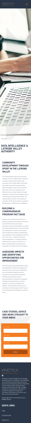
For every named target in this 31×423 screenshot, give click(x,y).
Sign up (16, 352)
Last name (7, 335)
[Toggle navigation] (27, 4)
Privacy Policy (6, 399)
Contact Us (5, 420)
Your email (7, 343)
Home (3, 411)
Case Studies (4, 138)
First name (7, 327)
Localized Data (6, 415)
